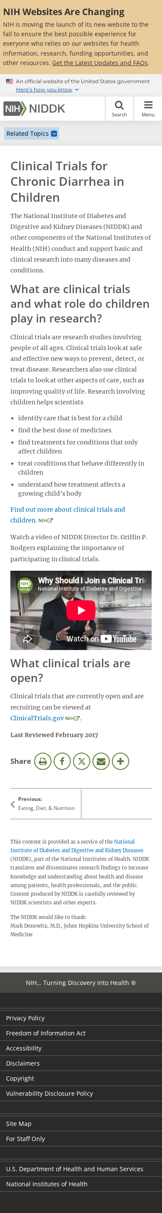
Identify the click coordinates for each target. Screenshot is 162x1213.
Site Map (19, 1123)
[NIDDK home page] (35, 108)
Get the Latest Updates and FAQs (100, 63)
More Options (120, 761)
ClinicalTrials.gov (37, 718)
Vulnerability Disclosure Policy (49, 1093)
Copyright (20, 1078)
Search (119, 114)
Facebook (62, 761)
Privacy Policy (25, 1018)
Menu (148, 114)
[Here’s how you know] (81, 85)
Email (101, 761)
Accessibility (23, 1048)
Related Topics (27, 133)
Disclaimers (23, 1063)
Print (42, 761)
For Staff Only (25, 1139)
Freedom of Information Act (46, 1033)
